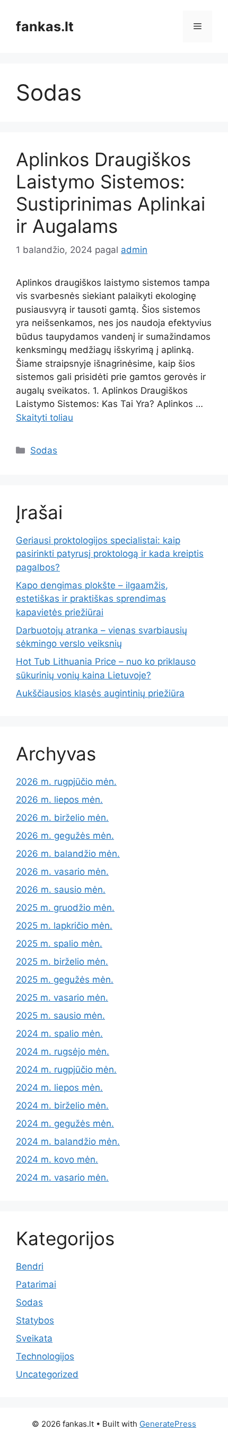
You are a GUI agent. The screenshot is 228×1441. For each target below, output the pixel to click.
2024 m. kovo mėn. (57, 1159)
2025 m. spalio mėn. (59, 943)
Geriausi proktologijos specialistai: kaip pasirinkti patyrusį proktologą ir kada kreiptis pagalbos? (110, 554)
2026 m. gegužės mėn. (65, 835)
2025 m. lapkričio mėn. (64, 925)
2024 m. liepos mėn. (59, 1087)
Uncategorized (47, 1374)
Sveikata (34, 1338)
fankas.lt (45, 26)
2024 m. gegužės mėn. (65, 1123)
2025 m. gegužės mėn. (64, 979)
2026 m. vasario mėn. (62, 871)
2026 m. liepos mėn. (59, 799)
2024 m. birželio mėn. (62, 1105)
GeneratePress (167, 1424)
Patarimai (36, 1284)
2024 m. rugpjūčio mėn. (66, 1069)
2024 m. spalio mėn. (59, 1033)
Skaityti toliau (44, 417)
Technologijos (45, 1356)
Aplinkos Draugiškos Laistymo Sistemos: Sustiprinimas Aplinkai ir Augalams (110, 192)
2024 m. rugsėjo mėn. (62, 1051)
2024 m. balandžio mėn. (68, 1141)
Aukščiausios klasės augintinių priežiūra (100, 693)
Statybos (35, 1320)
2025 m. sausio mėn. (60, 1015)
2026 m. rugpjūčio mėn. (66, 781)
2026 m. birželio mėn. (62, 817)
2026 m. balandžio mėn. (68, 853)
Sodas (43, 450)
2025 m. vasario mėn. (62, 997)
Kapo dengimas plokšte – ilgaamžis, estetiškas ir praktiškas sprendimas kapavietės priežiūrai (92, 599)
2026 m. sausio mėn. (61, 889)
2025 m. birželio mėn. (62, 961)
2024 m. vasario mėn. (62, 1177)
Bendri (29, 1266)
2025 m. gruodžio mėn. (65, 907)
